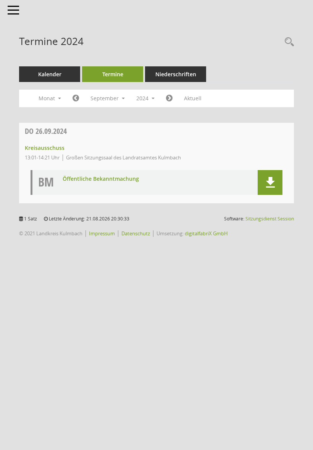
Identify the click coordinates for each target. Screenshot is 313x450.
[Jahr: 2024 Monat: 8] (76, 98)
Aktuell (193, 98)
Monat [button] (47, 98)
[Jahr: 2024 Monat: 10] (169, 98)
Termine (112, 74)
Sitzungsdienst (269, 218)
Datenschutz (135, 233)
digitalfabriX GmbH (206, 233)
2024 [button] (143, 98)
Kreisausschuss (45, 147)
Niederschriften (175, 74)
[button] (270, 182)
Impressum (102, 233)
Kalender (49, 74)
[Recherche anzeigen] (287, 42)
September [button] (105, 98)
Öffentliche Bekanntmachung (101, 179)
